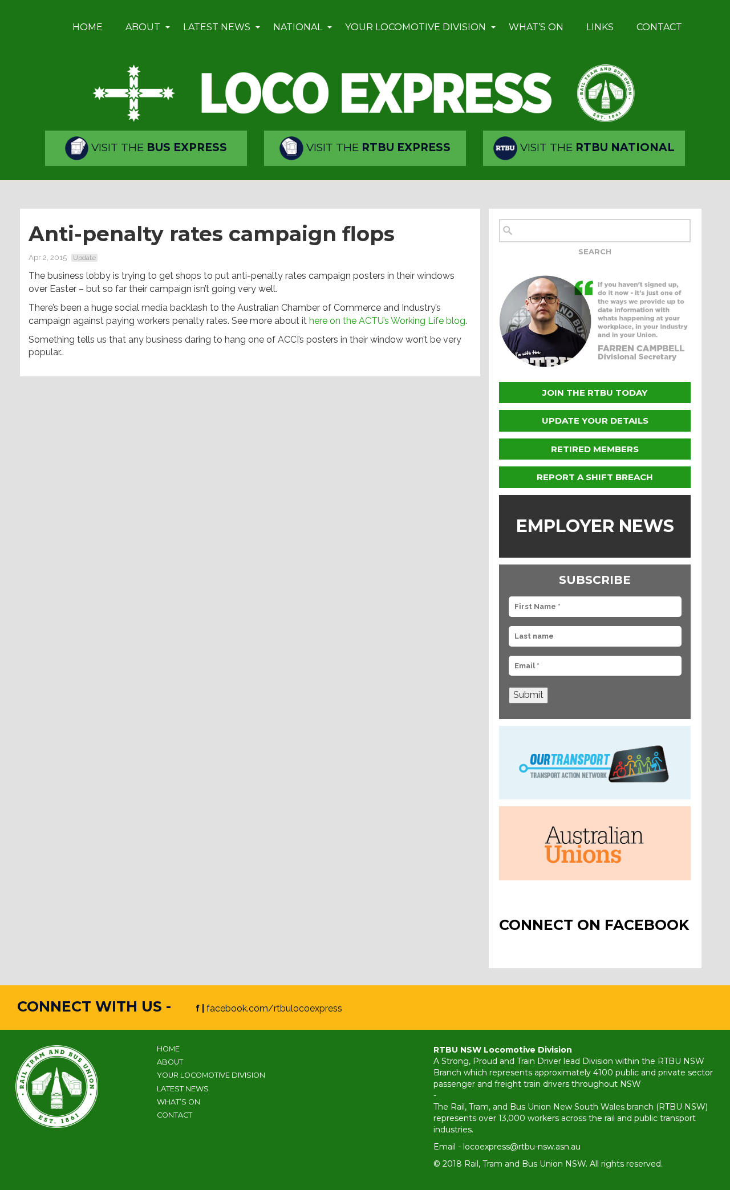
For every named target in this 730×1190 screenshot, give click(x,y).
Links (600, 27)
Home (87, 27)
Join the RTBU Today (594, 392)
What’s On (536, 27)
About (142, 27)
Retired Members (595, 449)
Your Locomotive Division (415, 27)
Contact (659, 27)
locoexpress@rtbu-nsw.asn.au (522, 1147)
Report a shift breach (595, 477)
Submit (528, 694)
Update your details (595, 420)
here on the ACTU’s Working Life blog (387, 320)
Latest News (216, 27)
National (297, 27)
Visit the (157, 147)
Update (84, 258)
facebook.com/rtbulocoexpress (274, 1008)
